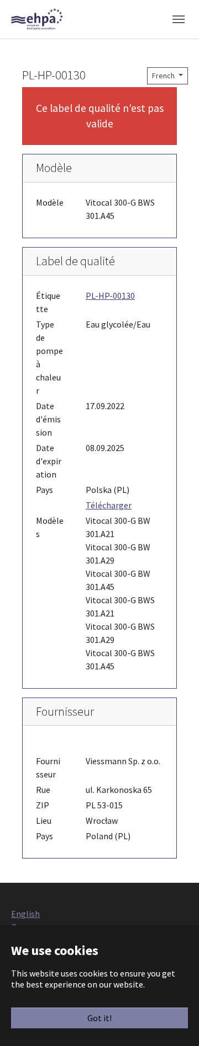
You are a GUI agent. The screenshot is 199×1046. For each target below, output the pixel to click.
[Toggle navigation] (178, 19)
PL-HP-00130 (110, 295)
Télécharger (109, 505)
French (164, 76)
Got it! (99, 1017)
